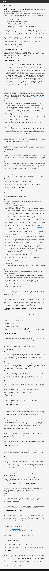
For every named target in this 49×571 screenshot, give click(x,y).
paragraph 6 (14, 84)
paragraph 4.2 (13, 292)
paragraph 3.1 (39, 227)
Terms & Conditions (35, 569)
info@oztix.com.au (19, 37)
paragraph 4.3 (21, 292)
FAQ (44, 569)
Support (46, 569)
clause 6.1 (13, 363)
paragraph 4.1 (7, 292)
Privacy (41, 569)
